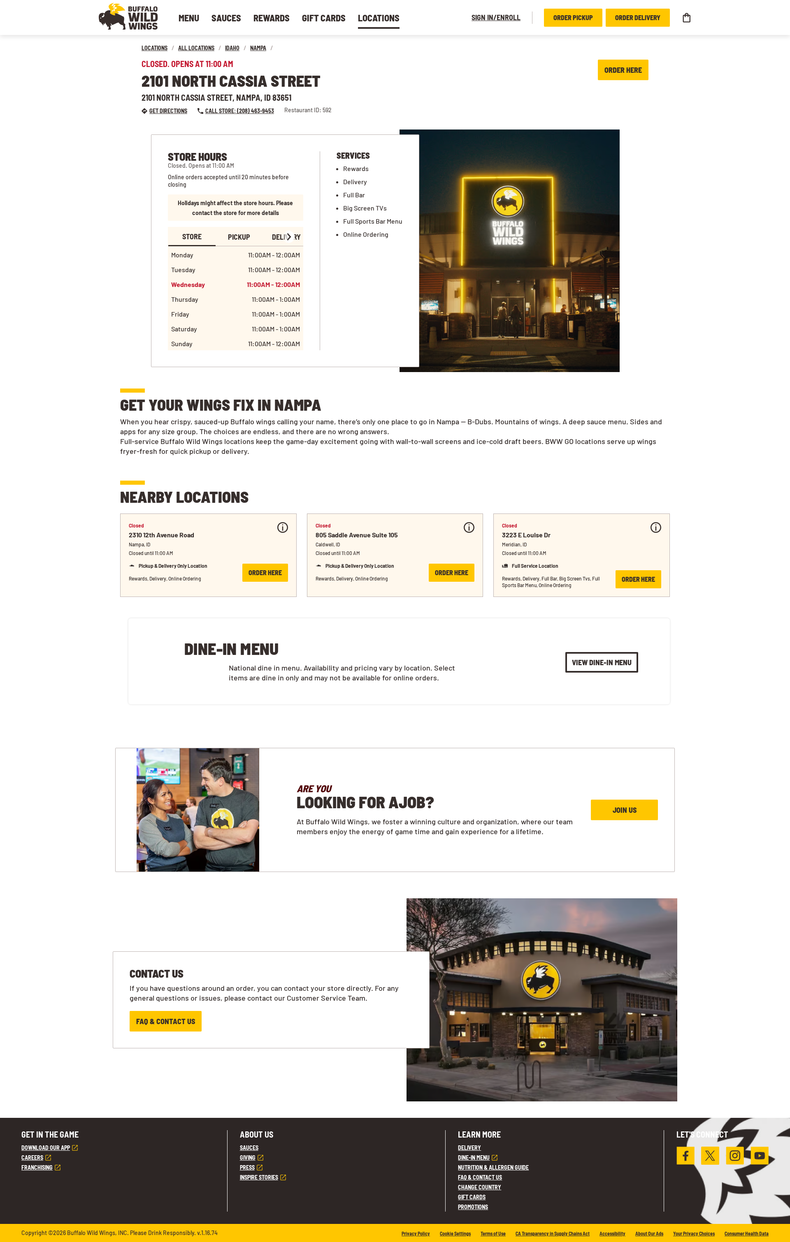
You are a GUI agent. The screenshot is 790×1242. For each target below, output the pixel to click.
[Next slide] (288, 237)
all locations (196, 47)
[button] (128, 16)
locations (154, 47)
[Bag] (686, 18)
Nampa (258, 47)
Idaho (232, 47)
